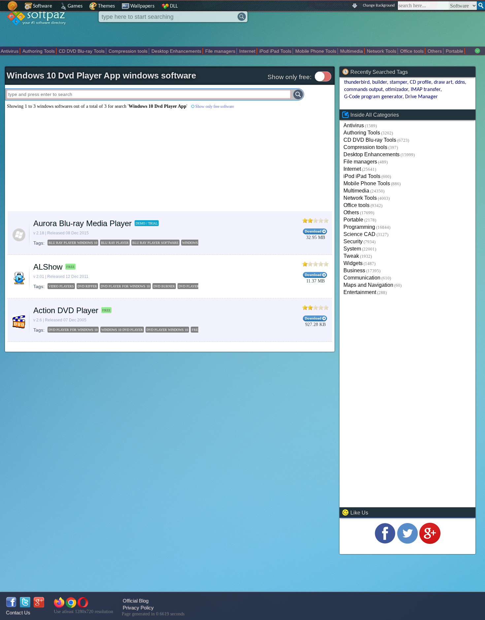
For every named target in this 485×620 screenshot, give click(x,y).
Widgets (353, 263)
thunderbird (357, 82)
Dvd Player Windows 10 (167, 330)
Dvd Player (188, 286)
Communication (361, 277)
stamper (398, 82)
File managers (220, 51)
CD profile (420, 82)
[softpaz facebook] (11, 606)
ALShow (47, 266)
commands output (363, 89)
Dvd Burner (164, 286)
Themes (106, 6)
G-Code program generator (373, 97)
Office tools (412, 51)
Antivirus (9, 51)
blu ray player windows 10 (72, 243)
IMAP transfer (425, 89)
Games (75, 6)
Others (435, 51)
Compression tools (128, 51)
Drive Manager (421, 97)
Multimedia (351, 51)
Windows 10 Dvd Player (122, 330)
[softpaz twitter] (25, 606)
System (352, 248)
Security (353, 241)
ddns (460, 82)
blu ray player (115, 243)
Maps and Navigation (368, 285)
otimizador (396, 89)
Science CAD (359, 234)
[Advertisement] (124, 160)
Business (354, 270)
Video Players (61, 286)
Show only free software (214, 106)
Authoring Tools (38, 51)
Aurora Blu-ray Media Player (82, 223)
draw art (443, 82)
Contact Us (18, 612)
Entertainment (359, 292)
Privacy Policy (138, 607)
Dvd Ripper (87, 286)
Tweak (351, 256)
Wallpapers (142, 6)
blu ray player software (155, 243)
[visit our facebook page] (385, 542)
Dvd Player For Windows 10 (125, 286)
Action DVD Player (65, 310)
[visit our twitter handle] (407, 542)
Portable (454, 51)
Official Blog (135, 601)
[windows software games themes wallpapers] (39, 31)
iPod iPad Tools (275, 51)
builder (379, 82)
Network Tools (381, 51)
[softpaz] (2, 9)
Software (42, 6)
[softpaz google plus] (39, 606)
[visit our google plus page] (429, 542)
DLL (174, 6)
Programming (359, 227)
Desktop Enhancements (176, 51)
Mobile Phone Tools (315, 51)
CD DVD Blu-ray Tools (82, 51)
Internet (247, 51)
